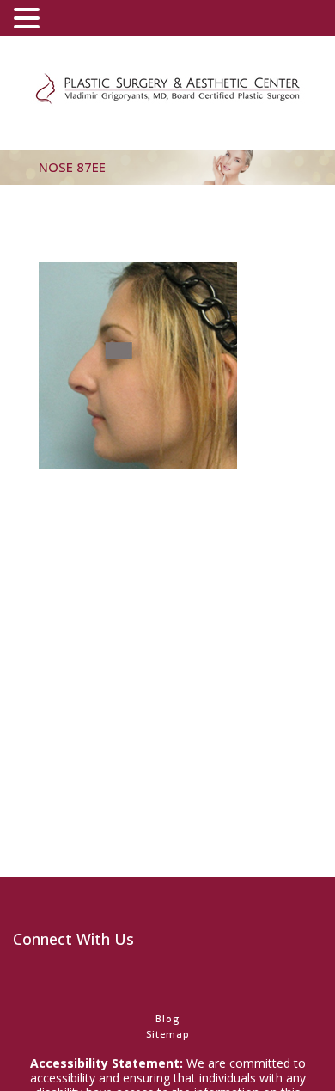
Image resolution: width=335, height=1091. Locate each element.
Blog (167, 1018)
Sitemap (168, 1033)
